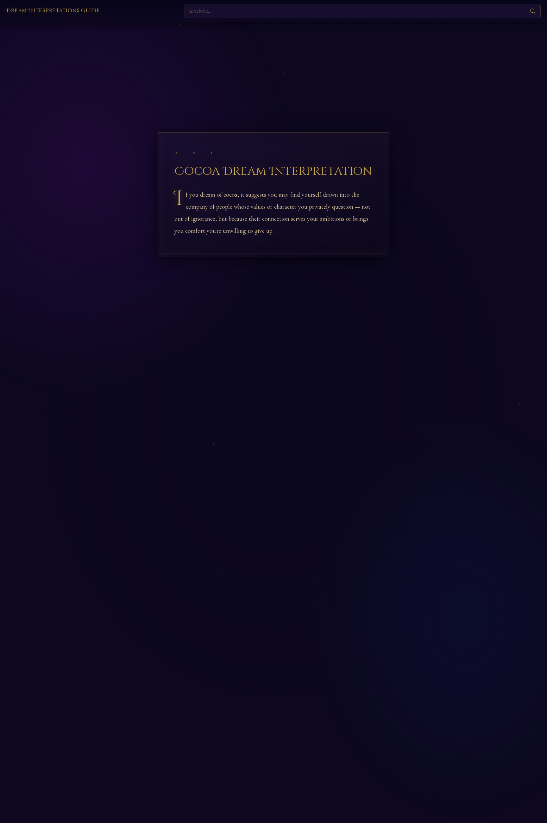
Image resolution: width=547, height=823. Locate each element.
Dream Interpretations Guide (53, 10)
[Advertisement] (273, 69)
